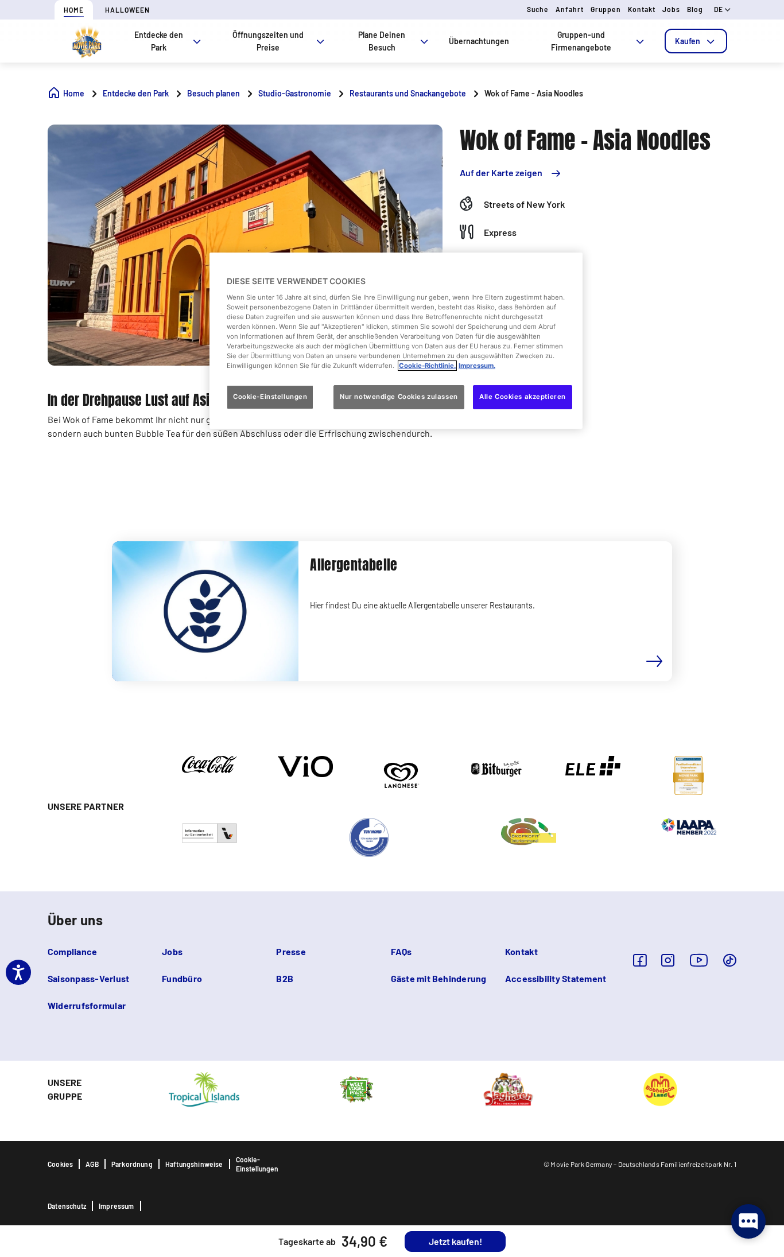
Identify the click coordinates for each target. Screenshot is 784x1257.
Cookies (60, 1164)
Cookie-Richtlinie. (427, 366)
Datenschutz (67, 1206)
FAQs (401, 951)
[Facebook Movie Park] (639, 960)
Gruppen (606, 9)
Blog (695, 9)
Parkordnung (132, 1164)
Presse (290, 951)
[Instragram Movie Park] (667, 960)
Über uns (75, 919)
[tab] (695, 41)
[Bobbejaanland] (660, 1088)
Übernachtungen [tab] (479, 41)
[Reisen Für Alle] (209, 832)
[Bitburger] (497, 768)
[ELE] (592, 764)
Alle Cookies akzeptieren (522, 397)
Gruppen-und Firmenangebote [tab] (581, 41)
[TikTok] (729, 960)
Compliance (72, 951)
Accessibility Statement (556, 978)
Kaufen (687, 41)
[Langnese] (401, 774)
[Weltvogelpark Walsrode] (356, 1088)
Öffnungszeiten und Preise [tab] (268, 41)
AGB (92, 1164)
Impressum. (477, 366)
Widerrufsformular (87, 1005)
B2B (284, 978)
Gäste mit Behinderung (439, 978)
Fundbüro (182, 978)
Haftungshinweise (194, 1164)
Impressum (116, 1206)
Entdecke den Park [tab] (158, 41)
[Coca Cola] (209, 763)
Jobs (671, 9)
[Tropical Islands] (204, 1088)
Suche (538, 9)
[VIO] (305, 765)
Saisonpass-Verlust (88, 978)
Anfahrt (570, 9)
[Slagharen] (508, 1088)
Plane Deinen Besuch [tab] (381, 41)
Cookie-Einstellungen (257, 1164)
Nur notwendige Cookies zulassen (399, 397)
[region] (396, 341)
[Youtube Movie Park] (699, 960)
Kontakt (641, 9)
